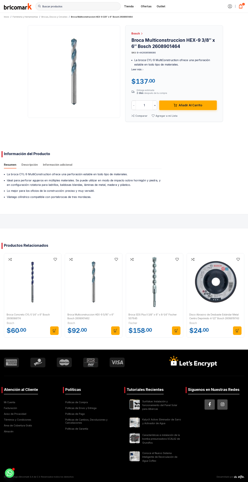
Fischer (133, 323)
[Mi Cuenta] (230, 6)
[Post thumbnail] (135, 405)
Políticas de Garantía (76, 428)
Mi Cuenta (9, 402)
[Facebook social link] (210, 404)
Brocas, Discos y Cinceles (54, 17)
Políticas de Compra (76, 402)
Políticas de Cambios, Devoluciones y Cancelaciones (86, 421)
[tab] (10, 165)
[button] (54, 330)
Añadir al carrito (190, 105)
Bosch (136, 33)
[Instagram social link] (222, 404)
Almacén (8, 431)
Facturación (10, 408)
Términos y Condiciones (17, 419)
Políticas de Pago (75, 413)
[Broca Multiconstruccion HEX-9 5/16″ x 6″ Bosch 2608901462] (93, 282)
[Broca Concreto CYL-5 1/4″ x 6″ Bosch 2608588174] (32, 282)
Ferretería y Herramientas (25, 17)
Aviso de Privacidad (15, 413)
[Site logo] (18, 6)
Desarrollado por (225, 477)
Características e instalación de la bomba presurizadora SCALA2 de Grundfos (161, 439)
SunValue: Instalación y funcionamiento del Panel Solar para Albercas (159, 405)
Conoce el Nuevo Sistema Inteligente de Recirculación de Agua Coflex (159, 457)
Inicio (6, 17)
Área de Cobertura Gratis (18, 425)
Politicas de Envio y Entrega (80, 408)
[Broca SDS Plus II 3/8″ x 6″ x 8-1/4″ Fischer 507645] (154, 282)
